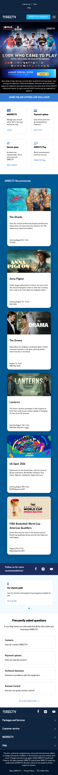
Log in (9, 130)
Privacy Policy (29, 771)
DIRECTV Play (40, 160)
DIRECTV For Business (38, 17)
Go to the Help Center (28, 701)
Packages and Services (13, 720)
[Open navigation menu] (54, 17)
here (27, 428)
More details (12, 165)
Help (29, 8)
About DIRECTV (15, 771)
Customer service (10, 729)
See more (38, 130)
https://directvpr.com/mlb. (19, 81)
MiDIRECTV (8, 737)
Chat (35, 4)
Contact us (26, 4)
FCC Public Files (43, 771)
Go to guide (12, 601)
